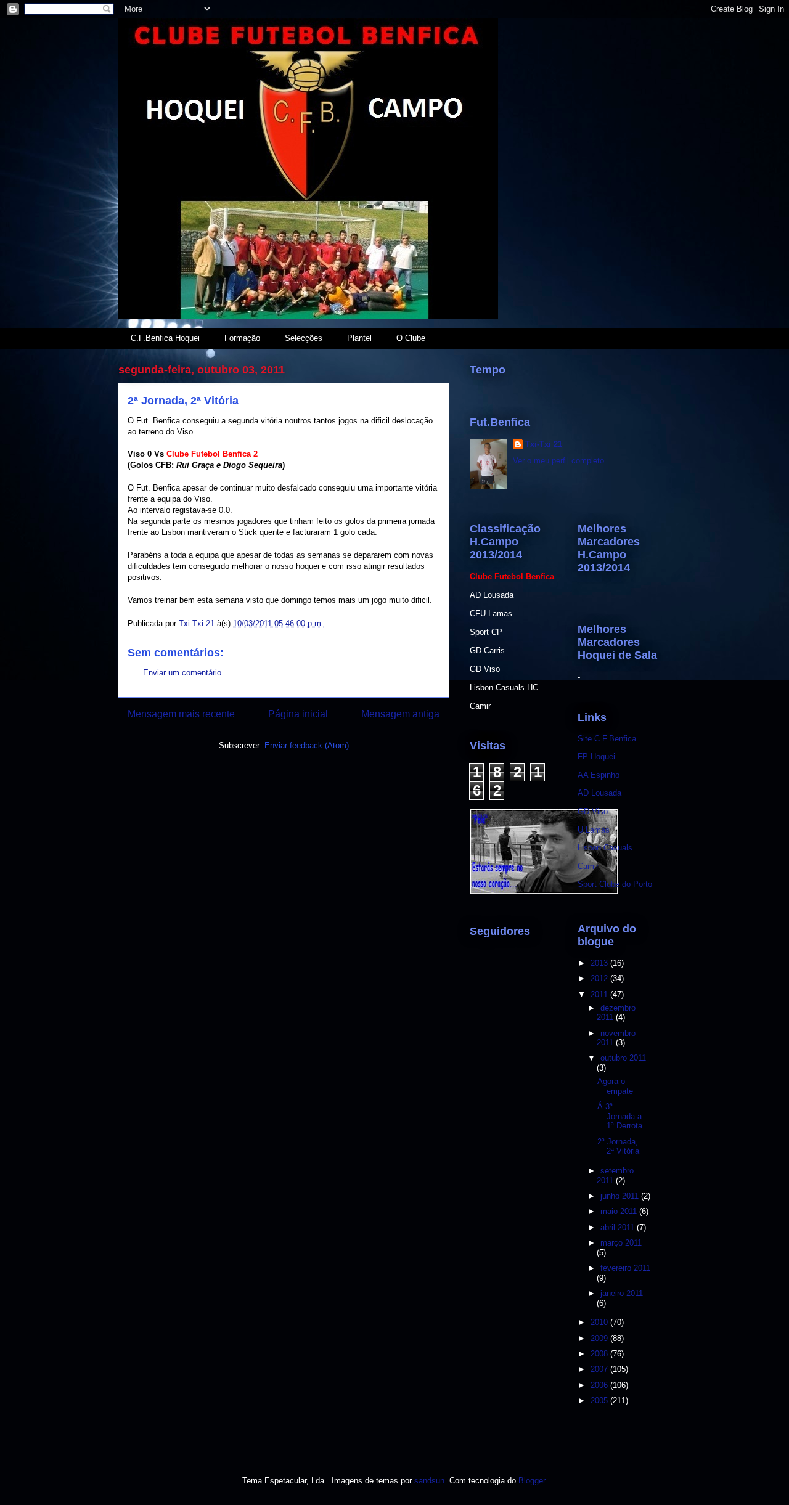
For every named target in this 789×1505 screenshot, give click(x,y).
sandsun (429, 1480)
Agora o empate (615, 1086)
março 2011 (621, 1242)
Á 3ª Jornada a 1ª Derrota (619, 1116)
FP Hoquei (596, 756)
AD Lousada (599, 792)
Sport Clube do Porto (615, 884)
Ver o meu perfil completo (558, 460)
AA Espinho (598, 775)
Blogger (531, 1480)
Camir (588, 866)
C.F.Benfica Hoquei (165, 338)
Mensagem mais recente (181, 714)
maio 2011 (619, 1211)
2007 (600, 1369)
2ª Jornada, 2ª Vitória (618, 1146)
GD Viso (593, 811)
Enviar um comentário (182, 672)
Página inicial (298, 714)
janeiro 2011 (621, 1293)
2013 (600, 963)
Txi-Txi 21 (543, 444)
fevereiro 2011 (625, 1268)
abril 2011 (618, 1227)
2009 (600, 1338)
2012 (600, 978)
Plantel (359, 338)
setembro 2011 (615, 1175)
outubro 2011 (623, 1057)
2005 (600, 1400)
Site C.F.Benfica (607, 738)
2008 (600, 1353)
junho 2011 (620, 1196)
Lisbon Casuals (605, 847)
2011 (600, 994)
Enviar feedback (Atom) (306, 745)
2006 (600, 1385)
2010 (600, 1322)
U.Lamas (594, 829)
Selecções (303, 338)
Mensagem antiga (400, 714)
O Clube (410, 338)
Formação (242, 338)
